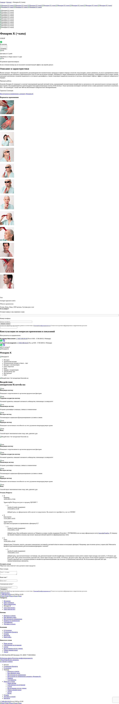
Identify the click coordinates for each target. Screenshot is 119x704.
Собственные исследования (12, 645)
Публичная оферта (6, 658)
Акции (6, 652)
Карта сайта (7, 637)
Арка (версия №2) (9, 609)
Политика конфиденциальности (22, 658)
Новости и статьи (9, 681)
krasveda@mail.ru (104, 533)
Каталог (9, 2)
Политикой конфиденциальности (41, 325)
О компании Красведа (11, 632)
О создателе (7, 668)
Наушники (7, 601)
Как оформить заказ (10, 617)
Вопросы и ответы (10, 615)
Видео (9, 693)
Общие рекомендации (11, 650)
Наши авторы (8, 643)
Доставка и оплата (9, 624)
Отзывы (6, 634)
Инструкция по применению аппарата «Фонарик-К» (24, 676)
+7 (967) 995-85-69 (22, 338)
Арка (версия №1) (9, 607)
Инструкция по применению (13, 619)
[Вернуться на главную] (4, 592)
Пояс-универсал (9, 602)
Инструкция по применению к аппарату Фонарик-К (16, 94)
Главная (2, 2)
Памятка (10, 678)
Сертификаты (8, 622)
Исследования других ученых (13, 648)
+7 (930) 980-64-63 (22, 343)
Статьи (6, 647)
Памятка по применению (12, 620)
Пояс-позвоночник (10, 604)
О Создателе (8, 630)
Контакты (7, 635)
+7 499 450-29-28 (5, 594)
